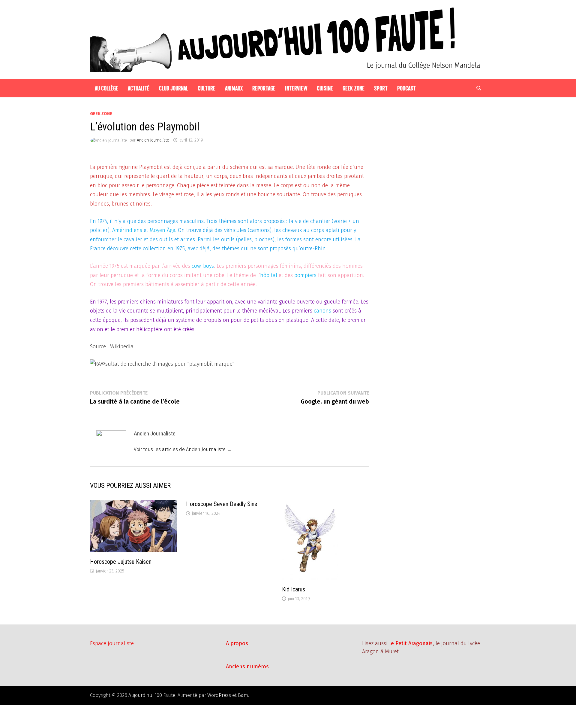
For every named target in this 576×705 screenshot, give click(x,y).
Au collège (106, 88)
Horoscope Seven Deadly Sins (221, 504)
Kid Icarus (293, 589)
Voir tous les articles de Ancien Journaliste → (183, 449)
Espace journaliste (112, 643)
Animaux (234, 88)
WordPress (219, 695)
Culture (206, 88)
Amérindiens (127, 230)
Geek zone (353, 88)
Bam (243, 695)
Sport (381, 88)
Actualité (138, 88)
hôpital (268, 275)
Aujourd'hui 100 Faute (152, 695)
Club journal (173, 88)
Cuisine (325, 88)
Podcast (406, 88)
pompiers (305, 275)
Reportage (263, 88)
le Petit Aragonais (411, 643)
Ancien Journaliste (153, 140)
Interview (296, 88)
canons (322, 310)
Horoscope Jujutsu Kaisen (121, 561)
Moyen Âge (162, 230)
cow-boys (203, 266)
